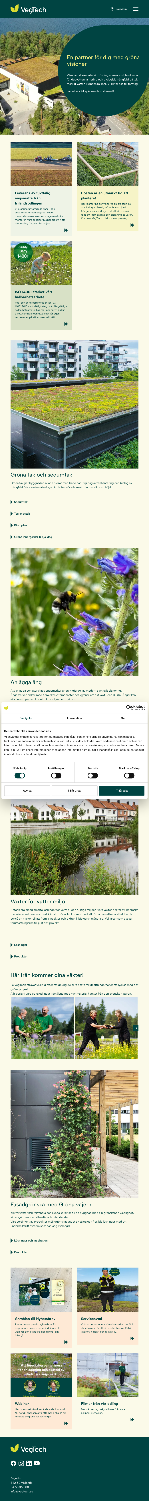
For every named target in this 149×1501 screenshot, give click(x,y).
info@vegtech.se (22, 1491)
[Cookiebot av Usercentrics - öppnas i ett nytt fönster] (129, 707)
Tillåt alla (122, 790)
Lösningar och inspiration (31, 1240)
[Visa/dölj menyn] (135, 9)
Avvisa (27, 790)
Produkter (21, 956)
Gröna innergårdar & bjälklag (33, 537)
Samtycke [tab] (26, 718)
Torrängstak (22, 513)
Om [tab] (123, 718)
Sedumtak (21, 502)
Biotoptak (20, 525)
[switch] (56, 775)
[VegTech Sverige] (28, 9)
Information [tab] (74, 718)
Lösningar (20, 945)
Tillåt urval (74, 790)
